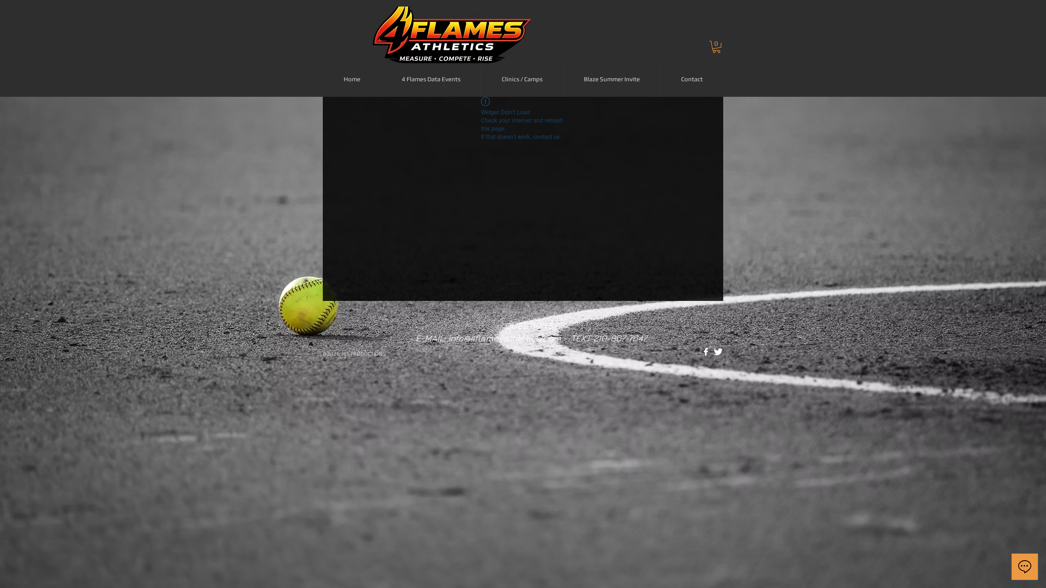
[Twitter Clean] (718, 352)
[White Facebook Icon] (706, 352)
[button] (716, 47)
